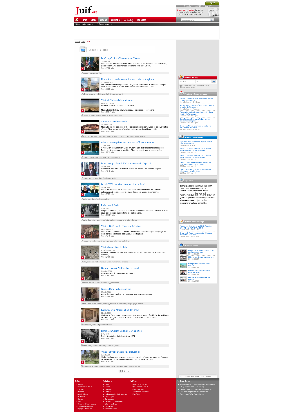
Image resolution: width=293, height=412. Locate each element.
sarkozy (106, 304)
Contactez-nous (138, 389)
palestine (125, 241)
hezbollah (204, 191)
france (200, 203)
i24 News (196, 102)
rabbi (194, 200)
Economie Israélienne (85, 406)
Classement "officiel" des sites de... (193, 394)
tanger (99, 325)
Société (80, 384)
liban (205, 203)
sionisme (184, 203)
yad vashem (114, 283)
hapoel (189, 198)
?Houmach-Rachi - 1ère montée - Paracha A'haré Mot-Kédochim (196, 234)
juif (202, 185)
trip (89, 136)
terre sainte (104, 199)
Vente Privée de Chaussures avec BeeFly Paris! (197, 384)
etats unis (102, 157)
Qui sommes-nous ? (140, 387)
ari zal (109, 262)
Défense (81, 392)
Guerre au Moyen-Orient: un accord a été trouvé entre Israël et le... (195, 127)
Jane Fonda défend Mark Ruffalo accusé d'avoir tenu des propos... (195, 120)
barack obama (94, 283)
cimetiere (90, 262)
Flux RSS (135, 394)
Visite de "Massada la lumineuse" (117, 100)
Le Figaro (194, 116)
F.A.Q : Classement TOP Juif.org (192, 387)
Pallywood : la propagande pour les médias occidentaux (201, 251)
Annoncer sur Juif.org (140, 392)
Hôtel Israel (109, 406)
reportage (109, 241)
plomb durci (118, 94)
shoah (197, 186)
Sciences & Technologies (87, 404)
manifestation (106, 220)
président (122, 304)
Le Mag (107, 392)
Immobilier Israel (111, 409)
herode (123, 136)
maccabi (204, 188)
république (114, 304)
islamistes (101, 241)
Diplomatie (81, 396)
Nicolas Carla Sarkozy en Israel (116, 288)
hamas (85, 241)
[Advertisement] (148, 32)
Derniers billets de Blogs (194, 222)
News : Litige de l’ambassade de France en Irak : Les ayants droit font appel (196, 163)
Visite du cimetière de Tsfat (114, 247)
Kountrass (197, 109)
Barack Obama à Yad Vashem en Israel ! (120, 267)
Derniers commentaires (193, 137)
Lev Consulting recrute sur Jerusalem (194, 392)
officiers (100, 94)
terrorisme (196, 198)
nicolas (140, 304)
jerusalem (202, 200)
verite (94, 304)
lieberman (115, 220)
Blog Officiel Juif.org (139, 384)
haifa (195, 203)
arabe (212, 198)
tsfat (84, 262)
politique (129, 304)
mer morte (118, 115)
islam (210, 186)
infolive (85, 94)
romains (143, 136)
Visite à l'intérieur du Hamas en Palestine (121, 226)
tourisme (105, 115)
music (197, 188)
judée (137, 136)
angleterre (92, 94)
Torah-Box (195, 230)
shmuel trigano (88, 178)
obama (85, 73)
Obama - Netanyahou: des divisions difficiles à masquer (128, 142)
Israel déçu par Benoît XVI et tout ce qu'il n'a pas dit (126, 163)
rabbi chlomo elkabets (120, 262)
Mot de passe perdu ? (188, 87)
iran (205, 186)
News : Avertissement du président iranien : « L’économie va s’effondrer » (196, 170)
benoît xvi (103, 178)
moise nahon (107, 325)
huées (98, 220)
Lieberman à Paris (110, 205)
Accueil (77, 42)
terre (108, 366)
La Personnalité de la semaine (116, 394)
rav (190, 191)
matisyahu (205, 198)
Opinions (108, 389)
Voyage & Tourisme (85, 409)
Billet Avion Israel (111, 404)
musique (102, 262)
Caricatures (109, 399)
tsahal (106, 94)
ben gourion (92, 345)
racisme (183, 195)
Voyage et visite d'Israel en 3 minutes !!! (120, 351)
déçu (109, 178)
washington (115, 157)
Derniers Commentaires (114, 401)
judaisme (196, 191)
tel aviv (209, 195)
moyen (131, 366)
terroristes (93, 241)
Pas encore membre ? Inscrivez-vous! (194, 85)
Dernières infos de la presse (195, 94)
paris (122, 220)
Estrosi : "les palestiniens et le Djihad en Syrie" (199, 271)
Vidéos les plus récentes (84, 24)
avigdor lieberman (131, 220)
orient (126, 366)
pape (96, 178)
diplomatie (91, 220)
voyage (98, 115)
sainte (113, 366)
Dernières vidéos (191, 246)
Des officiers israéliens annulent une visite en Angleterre (128, 79)
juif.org (137, 366)
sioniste (99, 304)
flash (187, 188)
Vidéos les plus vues (104, 24)
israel (111, 115)
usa (113, 345)
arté (115, 241)
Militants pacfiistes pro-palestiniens (201, 257)
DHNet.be (195, 129)
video (96, 366)
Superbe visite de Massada (114, 121)
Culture (80, 399)
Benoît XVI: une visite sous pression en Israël (123, 184)
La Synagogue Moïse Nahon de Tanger (120, 309)
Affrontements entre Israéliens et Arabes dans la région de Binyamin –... (197, 106)
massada (86, 115)
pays (135, 304)
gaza (182, 188)
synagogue (87, 325)
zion (84, 304)
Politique (81, 389)
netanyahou (93, 73)
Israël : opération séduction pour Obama (120, 58)
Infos (77, 381)
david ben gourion (104, 345)
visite (100, 73)
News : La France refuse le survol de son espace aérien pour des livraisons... (195, 149)
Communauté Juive (85, 387)
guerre (183, 198)
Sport (79, 401)
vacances (94, 136)
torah (190, 203)
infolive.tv (184, 190)
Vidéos (107, 387)
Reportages (109, 396)
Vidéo (83, 42)
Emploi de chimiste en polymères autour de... (196, 389)
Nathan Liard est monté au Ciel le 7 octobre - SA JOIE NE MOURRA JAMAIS (196, 227)
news (189, 200)
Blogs (107, 384)
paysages (119, 366)
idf (214, 195)
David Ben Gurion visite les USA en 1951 (121, 330)
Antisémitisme (83, 394)
